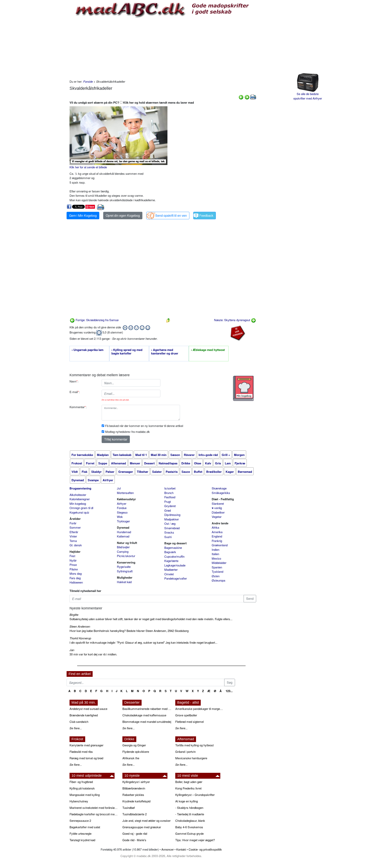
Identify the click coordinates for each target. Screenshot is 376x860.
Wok (120, 517)
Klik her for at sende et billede (88, 167)
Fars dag (75, 578)
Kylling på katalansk (82, 788)
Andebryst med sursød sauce (88, 709)
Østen (216, 576)
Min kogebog (78, 503)
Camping (122, 551)
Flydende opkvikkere (135, 751)
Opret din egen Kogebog (123, 215)
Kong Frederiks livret (188, 788)
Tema (73, 541)
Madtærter (171, 569)
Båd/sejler (123, 547)
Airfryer (121, 503)
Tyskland (217, 571)
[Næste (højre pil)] (247, 97)
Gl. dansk (76, 545)
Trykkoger (123, 521)
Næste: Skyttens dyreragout (232, 320)
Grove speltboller (186, 715)
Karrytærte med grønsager (86, 745)
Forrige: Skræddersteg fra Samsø (96, 320)
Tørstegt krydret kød (82, 840)
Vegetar (216, 517)
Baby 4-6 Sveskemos (189, 827)
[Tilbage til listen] (168, 320)
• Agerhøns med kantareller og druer (164, 351)
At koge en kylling (186, 801)
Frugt (167, 501)
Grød (167, 510)
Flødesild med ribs (81, 751)
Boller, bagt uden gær (188, 782)
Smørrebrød (172, 528)
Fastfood (169, 497)
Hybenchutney (79, 801)
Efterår (74, 532)
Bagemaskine (173, 548)
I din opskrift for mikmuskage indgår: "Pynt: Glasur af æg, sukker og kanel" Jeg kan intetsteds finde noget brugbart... (143, 642)
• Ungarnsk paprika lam (87, 350)
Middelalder (219, 563)
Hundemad (124, 532)
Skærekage (219, 488)
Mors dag (76, 573)
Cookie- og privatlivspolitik (205, 849)
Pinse (73, 565)
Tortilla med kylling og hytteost (194, 745)
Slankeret (218, 503)
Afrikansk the (130, 758)
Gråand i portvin (185, 751)
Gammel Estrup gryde (189, 833)
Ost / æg (169, 523)
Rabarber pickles (133, 795)
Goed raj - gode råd (134, 833)
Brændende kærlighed (84, 715)
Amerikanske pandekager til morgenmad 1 (199, 709)
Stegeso (122, 512)
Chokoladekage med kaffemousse (144, 715)
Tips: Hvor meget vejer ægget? (195, 840)
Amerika (217, 532)
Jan (72, 650)
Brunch (169, 493)
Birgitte (74, 615)
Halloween (76, 582)
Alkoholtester (78, 495)
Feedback (206, 215)
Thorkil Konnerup (80, 638)
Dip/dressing (172, 515)
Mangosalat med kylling (85, 795)
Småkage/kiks (221, 493)
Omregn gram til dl (81, 508)
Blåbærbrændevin (133, 788)
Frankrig (217, 541)
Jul (119, 488)
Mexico (216, 558)
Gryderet (170, 506)
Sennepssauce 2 (80, 820)
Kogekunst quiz (79, 512)
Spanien (217, 567)
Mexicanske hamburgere (191, 758)
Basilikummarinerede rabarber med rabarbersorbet (146, 709)
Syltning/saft (125, 571)
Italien (215, 554)
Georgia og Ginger (134, 745)
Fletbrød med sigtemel (189, 722)
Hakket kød (124, 582)
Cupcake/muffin (174, 556)
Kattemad (123, 536)
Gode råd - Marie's (134, 840)
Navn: (74, 381)
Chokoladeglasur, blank (190, 820)
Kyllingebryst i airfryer (136, 782)
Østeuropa (218, 580)
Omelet (169, 574)
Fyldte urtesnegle (80, 833)
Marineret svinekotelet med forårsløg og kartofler (94, 808)
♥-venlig (217, 508)
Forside (88, 81)
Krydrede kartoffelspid (136, 801)
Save (91, 206)
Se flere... (76, 728)
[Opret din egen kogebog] (243, 388)
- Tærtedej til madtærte (189, 814)
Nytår (73, 560)
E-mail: (75, 392)
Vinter (73, 536)
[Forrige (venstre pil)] (241, 97)
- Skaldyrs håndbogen (189, 808)
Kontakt (181, 849)
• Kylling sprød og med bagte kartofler (126, 351)
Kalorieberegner (80, 499)
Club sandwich (79, 722)
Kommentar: (78, 407)
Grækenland (220, 545)
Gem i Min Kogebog (83, 215)
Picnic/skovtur (126, 556)
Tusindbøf (128, 808)
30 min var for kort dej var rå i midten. (93, 654)
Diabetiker (218, 512)
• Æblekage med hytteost (208, 350)
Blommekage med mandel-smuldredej (146, 722)
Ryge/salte (124, 567)
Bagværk (170, 552)
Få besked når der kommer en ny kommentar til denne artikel (144, 426)
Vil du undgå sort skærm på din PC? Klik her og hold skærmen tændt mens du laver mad (132, 102)
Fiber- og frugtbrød (81, 782)
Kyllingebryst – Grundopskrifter (195, 795)
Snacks (169, 532)
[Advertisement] (163, 48)
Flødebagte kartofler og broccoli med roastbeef (94, 814)
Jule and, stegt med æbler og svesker (146, 820)
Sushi (168, 537)
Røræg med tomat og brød (86, 758)
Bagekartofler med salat (85, 827)
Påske (74, 569)
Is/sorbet (169, 488)
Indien (215, 549)
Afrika (215, 527)
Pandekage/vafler (175, 578)
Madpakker (171, 519)
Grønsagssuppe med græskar (141, 827)
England (217, 536)
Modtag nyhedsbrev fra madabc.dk (127, 432)
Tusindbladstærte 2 (134, 814)
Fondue (122, 508)
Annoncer (167, 849)
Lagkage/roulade (174, 565)
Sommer (75, 527)
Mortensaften (125, 493)
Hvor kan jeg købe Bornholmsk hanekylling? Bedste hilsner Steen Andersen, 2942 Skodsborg (129, 631)
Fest (72, 556)
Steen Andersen (80, 626)
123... (229, 691)
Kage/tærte (171, 561)
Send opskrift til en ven (171, 215)
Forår (73, 523)
